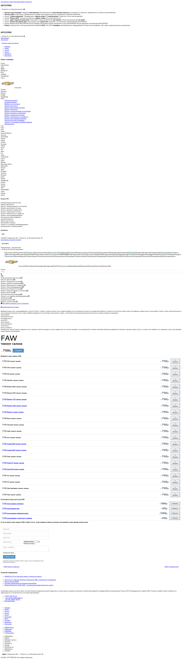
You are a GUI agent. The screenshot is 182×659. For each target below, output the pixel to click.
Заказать (19, 350)
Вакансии (8, 622)
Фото (6, 618)
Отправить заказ (9, 556)
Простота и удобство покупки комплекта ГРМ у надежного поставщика (30, 580)
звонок (10, 43)
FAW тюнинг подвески (11, 566)
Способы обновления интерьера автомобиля (21, 583)
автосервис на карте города (11, 240)
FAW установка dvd (171, 566)
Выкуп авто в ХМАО (12, 581)
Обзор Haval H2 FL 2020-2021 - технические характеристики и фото (29, 585)
